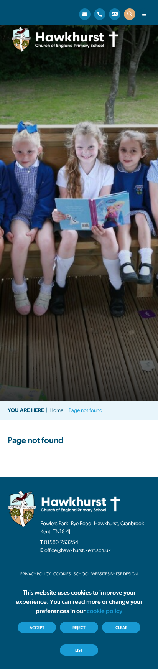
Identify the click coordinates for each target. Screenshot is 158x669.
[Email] (85, 14)
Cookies (62, 574)
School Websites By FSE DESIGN (106, 574)
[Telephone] (99, 14)
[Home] (65, 39)
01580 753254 (61, 542)
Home (56, 411)
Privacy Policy (35, 574)
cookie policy (104, 611)
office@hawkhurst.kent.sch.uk (77, 551)
